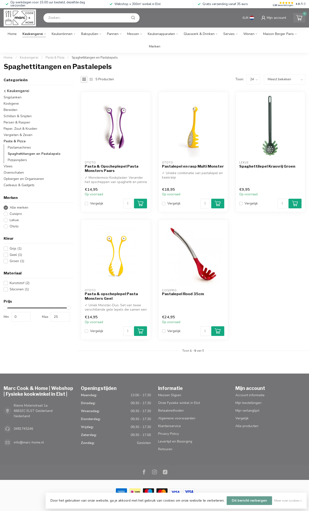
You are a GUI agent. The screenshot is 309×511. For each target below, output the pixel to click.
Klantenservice (169, 426)
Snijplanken (12, 97)
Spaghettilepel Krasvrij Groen (267, 166)
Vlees (8, 166)
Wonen (248, 34)
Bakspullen (89, 34)
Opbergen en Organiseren (24, 179)
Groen (17, 261)
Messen (133, 34)
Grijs (15, 248)
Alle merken (19, 207)
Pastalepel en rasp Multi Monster (193, 166)
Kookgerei (11, 103)
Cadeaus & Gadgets (19, 185)
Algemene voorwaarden (176, 418)
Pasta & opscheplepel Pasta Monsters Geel (111, 296)
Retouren (165, 449)
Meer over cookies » (288, 500)
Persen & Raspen (17, 122)
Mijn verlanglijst (247, 410)
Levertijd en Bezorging (175, 441)
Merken (154, 46)
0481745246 (23, 428)
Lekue (14, 220)
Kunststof (19, 283)
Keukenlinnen (62, 34)
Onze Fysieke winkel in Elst (179, 403)
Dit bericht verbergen (249, 500)
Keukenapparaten (161, 34)
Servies (229, 34)
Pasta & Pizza (55, 57)
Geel (16, 255)
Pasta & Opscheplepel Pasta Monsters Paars (111, 168)
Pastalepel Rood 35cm (183, 294)
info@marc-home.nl (29, 442)
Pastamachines (19, 147)
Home (12, 34)
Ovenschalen (14, 172)
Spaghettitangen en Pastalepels (95, 57)
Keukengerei (32, 34)
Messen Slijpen (169, 395)
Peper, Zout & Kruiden (20, 128)
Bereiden (10, 110)
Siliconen (19, 289)
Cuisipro (16, 214)
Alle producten (246, 426)
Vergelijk (96, 203)
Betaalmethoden (171, 410)
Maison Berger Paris (278, 34)
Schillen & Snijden (18, 116)
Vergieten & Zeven (18, 135)
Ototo (14, 226)
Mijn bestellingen (248, 403)
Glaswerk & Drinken (199, 34)
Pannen (113, 34)
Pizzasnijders (17, 160)
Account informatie (250, 395)
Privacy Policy (168, 433)
